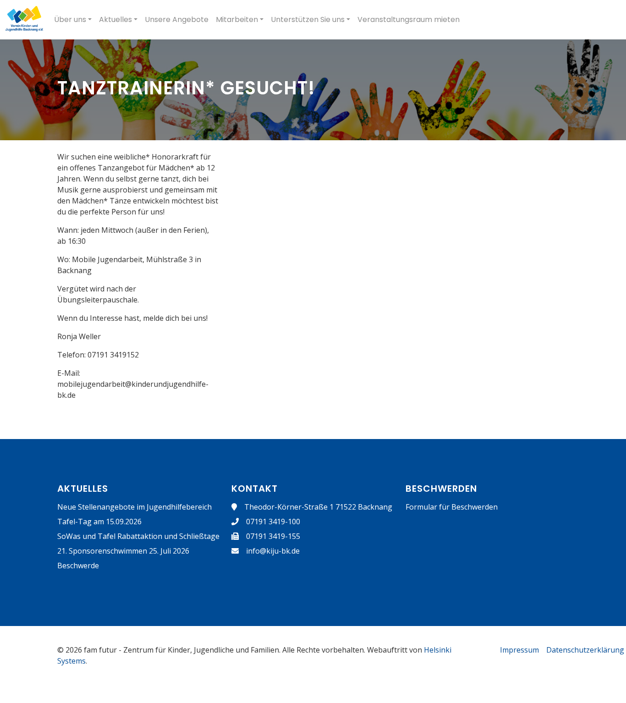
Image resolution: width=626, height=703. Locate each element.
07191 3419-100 (273, 521)
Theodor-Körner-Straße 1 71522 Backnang (318, 507)
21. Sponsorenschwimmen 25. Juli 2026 (123, 551)
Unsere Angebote (177, 19)
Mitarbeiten (237, 19)
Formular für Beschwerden (452, 507)
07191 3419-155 (273, 536)
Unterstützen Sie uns (308, 19)
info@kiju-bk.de (273, 551)
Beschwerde (78, 565)
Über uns (70, 19)
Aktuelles (115, 19)
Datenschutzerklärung (585, 650)
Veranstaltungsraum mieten (408, 19)
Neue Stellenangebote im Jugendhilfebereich (134, 507)
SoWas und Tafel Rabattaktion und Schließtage (138, 536)
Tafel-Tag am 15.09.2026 (99, 521)
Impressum (519, 650)
